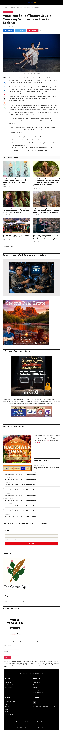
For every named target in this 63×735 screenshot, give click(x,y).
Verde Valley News (10, 685)
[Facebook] (4, 82)
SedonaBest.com (41, 722)
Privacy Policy (30, 727)
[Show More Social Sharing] (40, 30)
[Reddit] (4, 103)
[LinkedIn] (4, 90)
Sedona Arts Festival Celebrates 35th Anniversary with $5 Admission (16, 236)
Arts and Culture (7, 11)
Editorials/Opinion (9, 687)
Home (4, 7)
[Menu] (5, 2)
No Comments (16, 26)
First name (6, 651)
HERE (48, 440)
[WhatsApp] (4, 107)
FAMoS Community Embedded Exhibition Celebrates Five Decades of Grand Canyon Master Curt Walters (46, 210)
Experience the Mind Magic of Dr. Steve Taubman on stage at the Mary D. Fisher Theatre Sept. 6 (16, 210)
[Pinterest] (4, 94)
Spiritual (35, 687)
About (6, 709)
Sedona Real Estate (10, 701)
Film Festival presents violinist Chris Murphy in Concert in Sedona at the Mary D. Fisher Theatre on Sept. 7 (45, 237)
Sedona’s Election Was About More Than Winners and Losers (47, 468)
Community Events (38, 690)
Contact (7, 711)
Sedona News (8, 682)
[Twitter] (4, 86)
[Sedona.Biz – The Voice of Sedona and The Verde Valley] (31, 2)
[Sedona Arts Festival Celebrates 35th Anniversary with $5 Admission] (16, 225)
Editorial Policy (9, 714)
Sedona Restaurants (38, 692)
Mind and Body (36, 685)
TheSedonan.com (29, 722)
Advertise (7, 706)
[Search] (58, 2)
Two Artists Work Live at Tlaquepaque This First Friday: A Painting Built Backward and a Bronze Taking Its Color (16, 181)
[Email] (4, 99)
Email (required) (8, 645)
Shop (6, 704)
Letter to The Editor (10, 690)
